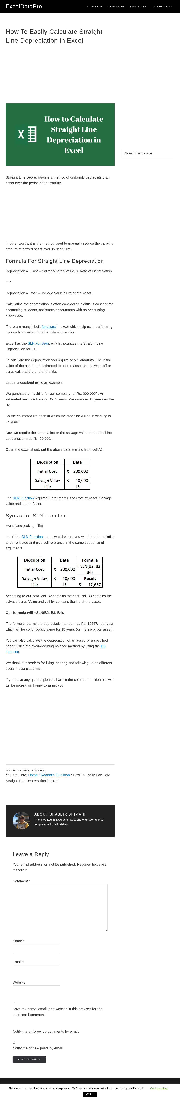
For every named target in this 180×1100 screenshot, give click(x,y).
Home (33, 775)
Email (18, 962)
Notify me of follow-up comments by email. (46, 1031)
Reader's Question (55, 775)
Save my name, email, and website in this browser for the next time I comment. (57, 1012)
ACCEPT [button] (90, 1094)
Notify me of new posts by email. (38, 1048)
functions (49, 327)
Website (19, 982)
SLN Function (38, 343)
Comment (21, 881)
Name (18, 941)
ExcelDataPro (24, 6)
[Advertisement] (60, 73)
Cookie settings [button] (159, 1088)
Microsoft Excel (34, 770)
